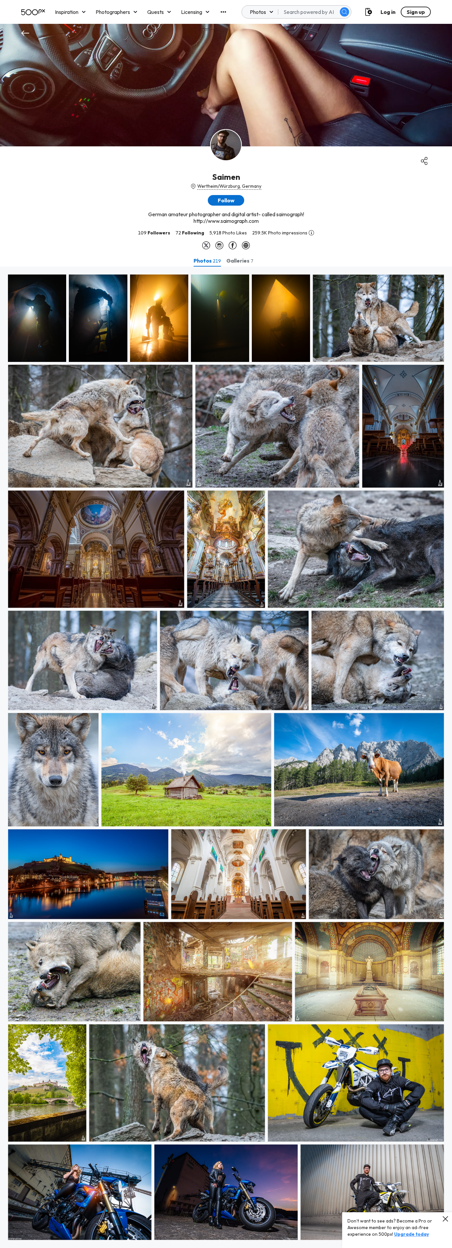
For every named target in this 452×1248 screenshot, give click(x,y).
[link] (37, 318)
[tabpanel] (226, 757)
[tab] (207, 261)
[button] (344, 12)
